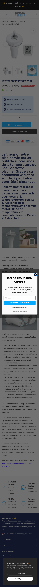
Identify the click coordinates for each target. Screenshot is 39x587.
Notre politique (20, 573)
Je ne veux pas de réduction (19, 307)
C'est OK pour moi (20, 579)
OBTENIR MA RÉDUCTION (19, 303)
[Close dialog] (35, 274)
